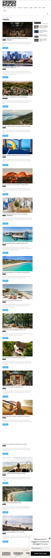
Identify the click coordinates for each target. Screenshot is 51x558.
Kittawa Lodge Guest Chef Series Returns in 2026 (14, 473)
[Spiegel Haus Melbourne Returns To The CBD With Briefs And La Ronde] (36, 26)
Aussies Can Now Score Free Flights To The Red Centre (15, 184)
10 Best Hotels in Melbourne (9, 67)
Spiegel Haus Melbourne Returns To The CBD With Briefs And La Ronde (43, 26)
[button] (47, 13)
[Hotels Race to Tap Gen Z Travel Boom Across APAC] (17, 435)
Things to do (5, 98)
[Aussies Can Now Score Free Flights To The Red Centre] (17, 175)
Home (3, 17)
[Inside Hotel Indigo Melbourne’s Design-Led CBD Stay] (17, 205)
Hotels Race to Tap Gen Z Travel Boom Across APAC (14, 444)
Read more (5, 47)
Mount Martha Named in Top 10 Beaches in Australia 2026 (16, 272)
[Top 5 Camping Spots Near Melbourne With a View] (17, 320)
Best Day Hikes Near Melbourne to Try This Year (13, 532)
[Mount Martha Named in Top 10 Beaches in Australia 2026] (17, 263)
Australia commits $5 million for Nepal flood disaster (43, 40)
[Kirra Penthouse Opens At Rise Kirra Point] (17, 291)
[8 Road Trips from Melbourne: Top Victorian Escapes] (17, 88)
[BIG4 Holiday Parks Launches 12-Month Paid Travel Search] (17, 407)
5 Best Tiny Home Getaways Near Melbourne (12, 387)
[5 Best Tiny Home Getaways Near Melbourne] (17, 378)
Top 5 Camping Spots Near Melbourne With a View (14, 329)
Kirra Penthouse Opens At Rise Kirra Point (12, 300)
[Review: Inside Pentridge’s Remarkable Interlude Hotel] (17, 29)
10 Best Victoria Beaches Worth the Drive (12, 502)
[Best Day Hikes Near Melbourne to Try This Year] (17, 523)
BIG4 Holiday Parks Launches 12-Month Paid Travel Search (16, 416)
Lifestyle (6, 17)
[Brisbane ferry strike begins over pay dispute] (36, 36)
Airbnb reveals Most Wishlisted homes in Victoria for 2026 (16, 155)
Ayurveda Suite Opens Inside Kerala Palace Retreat (14, 357)
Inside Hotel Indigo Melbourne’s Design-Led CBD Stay (14, 214)
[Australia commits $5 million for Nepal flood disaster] (36, 40)
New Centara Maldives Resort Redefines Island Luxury (15, 243)
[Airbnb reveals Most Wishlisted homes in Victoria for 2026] (17, 146)
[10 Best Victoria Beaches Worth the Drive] (17, 493)
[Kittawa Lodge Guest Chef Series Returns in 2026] (17, 464)
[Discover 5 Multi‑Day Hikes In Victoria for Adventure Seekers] (17, 117)
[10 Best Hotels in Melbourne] (17, 58)
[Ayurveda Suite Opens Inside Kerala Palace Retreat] (17, 348)
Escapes (4, 39)
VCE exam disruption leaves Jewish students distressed (43, 31)
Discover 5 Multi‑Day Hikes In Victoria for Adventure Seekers (16, 126)
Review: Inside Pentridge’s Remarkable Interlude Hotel (14, 38)
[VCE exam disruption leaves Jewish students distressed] (36, 31)
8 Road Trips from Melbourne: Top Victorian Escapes (14, 97)
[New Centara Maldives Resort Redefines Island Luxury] (17, 234)
